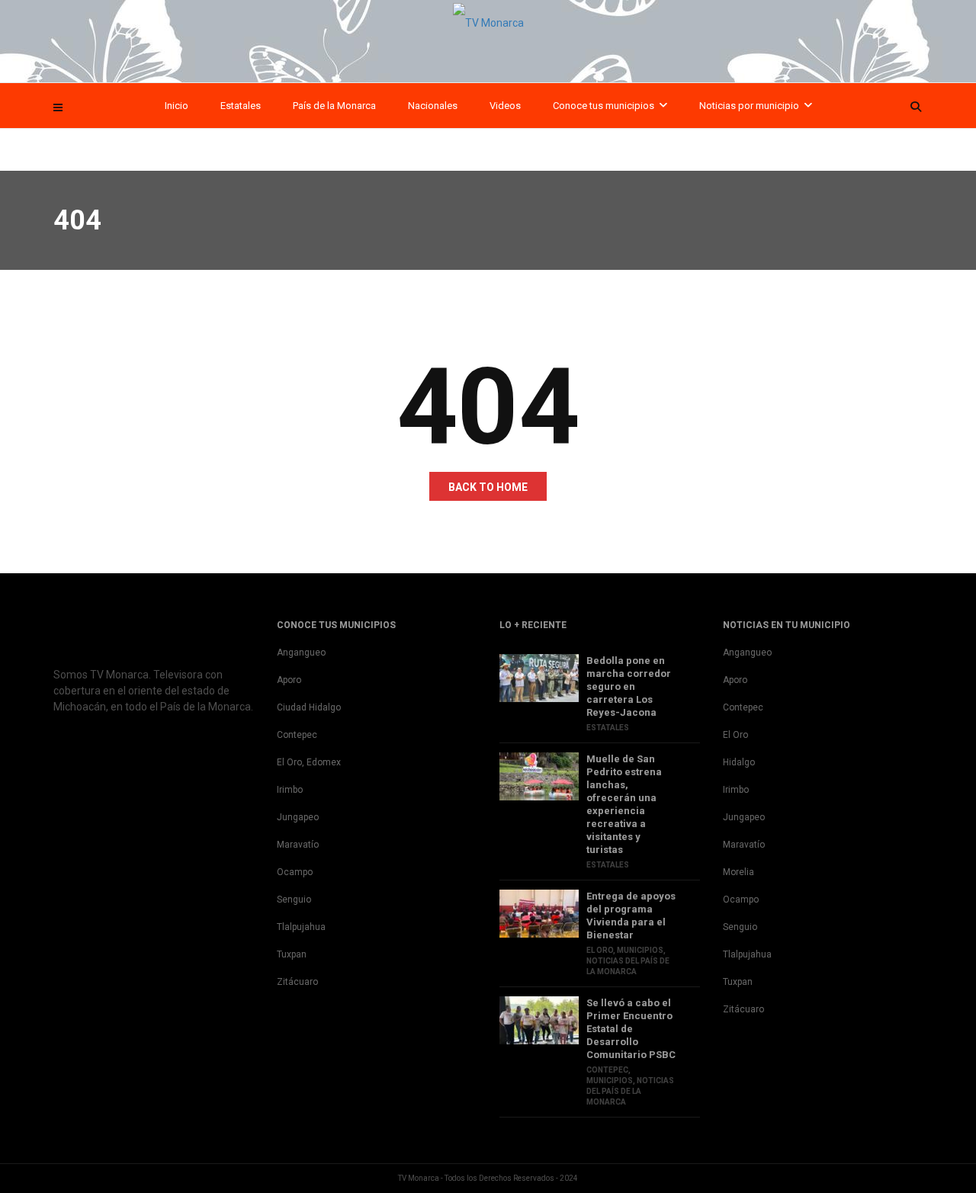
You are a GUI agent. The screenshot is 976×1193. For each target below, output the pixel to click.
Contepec (297, 735)
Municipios (640, 950)
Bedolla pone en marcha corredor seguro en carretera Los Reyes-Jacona (628, 686)
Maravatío (298, 844)
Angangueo (301, 652)
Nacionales (433, 105)
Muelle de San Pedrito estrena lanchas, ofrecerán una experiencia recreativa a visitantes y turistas (624, 804)
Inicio (176, 105)
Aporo (289, 680)
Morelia (738, 872)
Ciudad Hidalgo (309, 707)
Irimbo (290, 789)
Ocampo (295, 872)
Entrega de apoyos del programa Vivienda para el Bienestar (631, 915)
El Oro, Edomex (309, 762)
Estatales (240, 105)
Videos (505, 105)
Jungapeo (298, 817)
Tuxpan (292, 954)
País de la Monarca (334, 105)
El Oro (599, 950)
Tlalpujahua (301, 927)
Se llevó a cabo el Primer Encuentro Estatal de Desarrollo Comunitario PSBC (631, 1028)
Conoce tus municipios (603, 105)
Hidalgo (739, 762)
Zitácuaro (297, 982)
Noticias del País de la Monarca (630, 1091)
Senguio (294, 899)
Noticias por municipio (749, 105)
